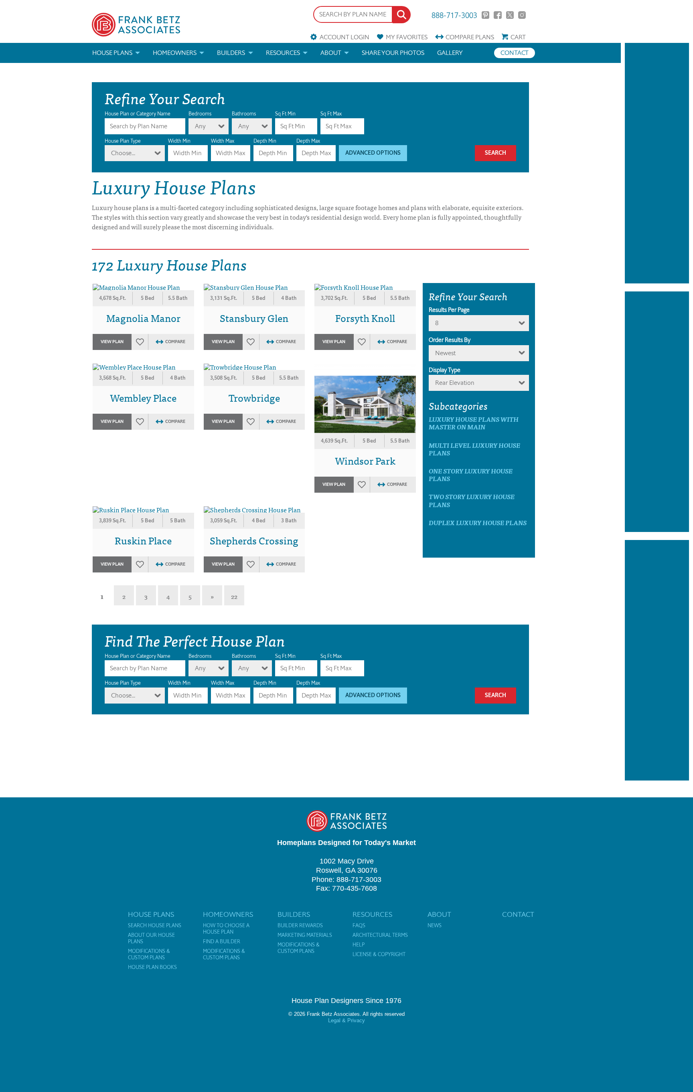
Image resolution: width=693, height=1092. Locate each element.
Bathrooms (244, 113)
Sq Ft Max (331, 113)
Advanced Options (373, 153)
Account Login (344, 37)
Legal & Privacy (346, 1020)
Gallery (450, 53)
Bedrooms (199, 113)
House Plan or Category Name (137, 113)
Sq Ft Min (285, 113)
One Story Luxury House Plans (471, 474)
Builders (231, 53)
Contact (514, 53)
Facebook (497, 15)
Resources (283, 53)
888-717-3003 (454, 14)
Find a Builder (221, 941)
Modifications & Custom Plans (149, 954)
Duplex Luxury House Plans (478, 522)
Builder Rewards (300, 925)
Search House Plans (154, 925)
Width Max (222, 141)
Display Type (444, 370)
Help (359, 945)
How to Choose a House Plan (226, 928)
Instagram (522, 15)
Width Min (179, 141)
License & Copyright (379, 954)
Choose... (123, 153)
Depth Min (264, 141)
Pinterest (485, 15)
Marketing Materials (305, 935)
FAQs (359, 925)
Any (200, 126)
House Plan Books (152, 967)
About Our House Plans (151, 938)
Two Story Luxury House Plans (472, 500)
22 (234, 596)
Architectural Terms (380, 935)
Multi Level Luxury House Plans (474, 449)
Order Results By (449, 340)
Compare (470, 37)
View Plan (112, 342)
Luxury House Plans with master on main (474, 423)
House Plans (112, 53)
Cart (518, 37)
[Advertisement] (657, 163)
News (435, 925)
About (330, 53)
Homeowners (175, 53)
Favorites (407, 37)
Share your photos (393, 53)
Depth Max (308, 141)
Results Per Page (449, 310)
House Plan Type (123, 141)
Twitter (510, 15)
